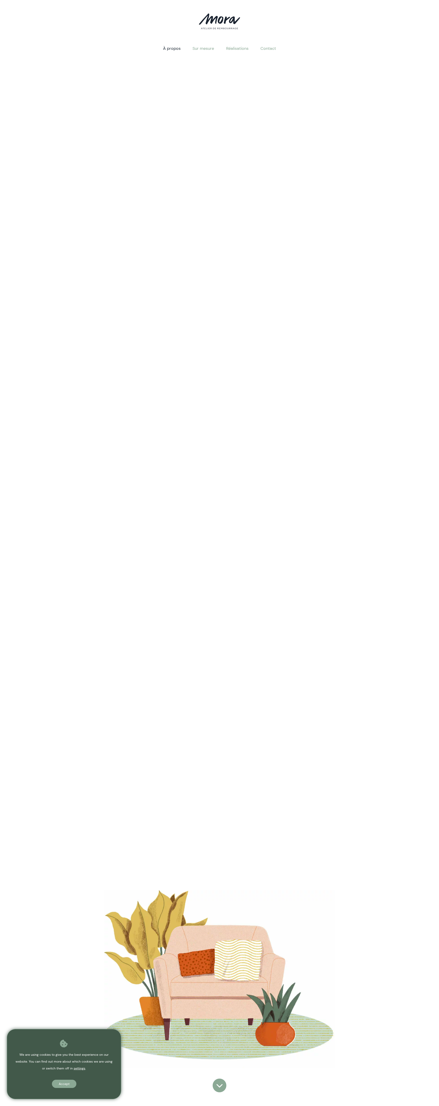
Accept (64, 1084)
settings (79, 1068)
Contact (268, 48)
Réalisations (237, 48)
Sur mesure (203, 48)
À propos (172, 48)
